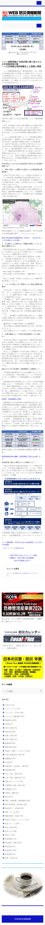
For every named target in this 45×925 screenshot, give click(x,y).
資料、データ (10, 812)
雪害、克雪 (9, 858)
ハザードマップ (10, 709)
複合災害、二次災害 (12, 808)
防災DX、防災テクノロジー (15, 820)
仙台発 (7, 724)
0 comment (23, 54)
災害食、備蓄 (10, 793)
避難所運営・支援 (11, 816)
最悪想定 (8, 758)
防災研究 (8, 850)
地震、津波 (9, 735)
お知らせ (8, 705)
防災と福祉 (9, 827)
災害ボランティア (11, 781)
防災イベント (10, 823)
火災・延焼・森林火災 (13, 777)
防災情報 (8, 839)
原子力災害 (9, 728)
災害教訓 (8, 789)
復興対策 (8, 743)
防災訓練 (8, 854)
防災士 (7, 835)
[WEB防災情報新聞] (22, 15)
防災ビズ (8, 831)
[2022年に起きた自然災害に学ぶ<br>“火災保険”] (22, 38)
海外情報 (8, 770)
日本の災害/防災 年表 (13, 755)
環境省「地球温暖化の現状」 (12, 399)
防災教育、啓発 (10, 843)
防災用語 (8, 846)
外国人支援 (9, 739)
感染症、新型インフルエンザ (15, 751)
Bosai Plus (20, 548)
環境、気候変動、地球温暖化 (15, 800)
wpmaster (15, 52)
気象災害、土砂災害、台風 (15, 766)
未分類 (7, 762)
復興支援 (8, 747)
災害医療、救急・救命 (13, 785)
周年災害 (8, 732)
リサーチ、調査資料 (12, 716)
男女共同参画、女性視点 (14, 804)
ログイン (27, 573)
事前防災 (8, 720)
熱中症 (7, 797)
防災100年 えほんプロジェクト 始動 (22, 555)
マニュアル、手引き (12, 712)
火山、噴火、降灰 (11, 774)
